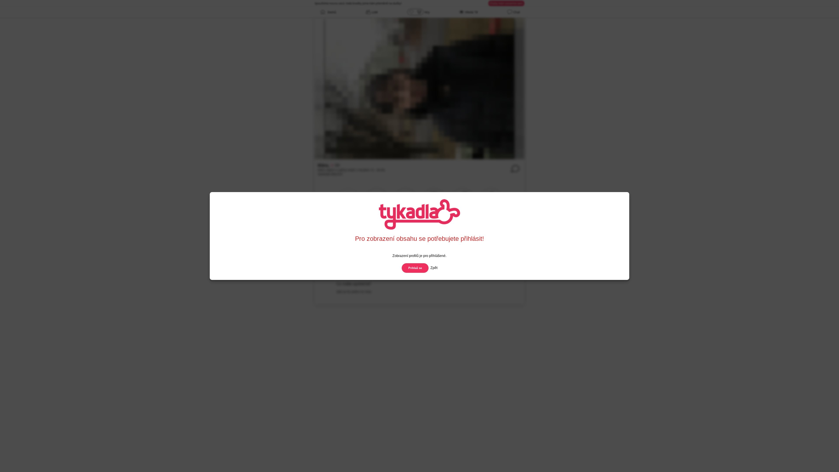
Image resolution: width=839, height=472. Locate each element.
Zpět (433, 268)
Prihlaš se (415, 268)
